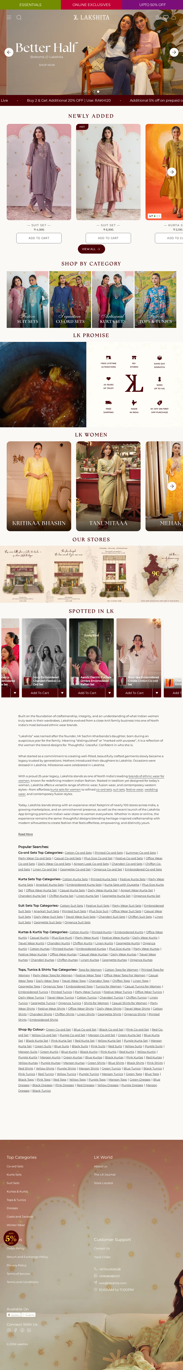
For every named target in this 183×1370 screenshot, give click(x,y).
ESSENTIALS (30, 5)
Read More (25, 834)
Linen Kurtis (104, 943)
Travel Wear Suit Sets (81, 916)
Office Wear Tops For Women (125, 975)
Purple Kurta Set (136, 1040)
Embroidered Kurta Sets (84, 884)
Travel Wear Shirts (137, 1008)
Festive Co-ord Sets (129, 858)
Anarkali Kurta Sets (50, 884)
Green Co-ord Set (58, 1029)
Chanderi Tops (99, 981)
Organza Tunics (69, 1003)
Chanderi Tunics (111, 997)
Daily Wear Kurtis (144, 937)
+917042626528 (109, 1269)
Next (171, 171)
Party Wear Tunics (88, 992)
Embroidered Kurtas (91, 948)
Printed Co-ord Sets (109, 852)
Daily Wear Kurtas (123, 954)
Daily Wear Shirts (109, 1008)
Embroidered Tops (79, 986)
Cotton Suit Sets (71, 905)
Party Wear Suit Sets (126, 905)
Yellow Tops (77, 1079)
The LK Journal (105, 1174)
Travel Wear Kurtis (31, 943)
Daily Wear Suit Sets (48, 916)
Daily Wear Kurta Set (103, 890)
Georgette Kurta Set (116, 896)
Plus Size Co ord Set (98, 858)
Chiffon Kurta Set (61, 896)
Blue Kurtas (93, 1057)
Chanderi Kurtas (42, 960)
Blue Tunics (132, 1068)
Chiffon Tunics (136, 997)
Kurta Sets (14, 1174)
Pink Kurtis (108, 1051)
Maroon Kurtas (74, 1063)
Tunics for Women (109, 986)
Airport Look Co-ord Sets (91, 864)
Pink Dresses (64, 1085)
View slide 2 (89, 92)
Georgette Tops (29, 986)
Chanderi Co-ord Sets (127, 864)
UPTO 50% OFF (152, 5)
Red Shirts (25, 1068)
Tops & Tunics (16, 1200)
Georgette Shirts (109, 1014)
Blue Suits (61, 1046)
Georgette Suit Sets (48, 922)
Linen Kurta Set (87, 896)
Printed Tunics (61, 992)
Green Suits (43, 1046)
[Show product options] (14, 692)
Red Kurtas (154, 1057)
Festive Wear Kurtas (32, 954)
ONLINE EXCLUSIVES (91, 5)
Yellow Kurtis (146, 1051)
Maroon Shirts (89, 1068)
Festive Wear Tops (88, 975)
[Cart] (173, 17)
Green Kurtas (72, 1057)
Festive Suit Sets (97, 905)
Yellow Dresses (108, 1085)
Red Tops (59, 1079)
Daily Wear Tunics (31, 997)
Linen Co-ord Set (45, 869)
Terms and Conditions (22, 1282)
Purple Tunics (89, 1074)
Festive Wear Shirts (51, 1008)
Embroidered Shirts (43, 1019)
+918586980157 (109, 1276)
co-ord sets (104, 789)
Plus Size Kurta (120, 948)
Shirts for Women (96, 1003)
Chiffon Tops (121, 981)
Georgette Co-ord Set (75, 869)
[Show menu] (8, 17)
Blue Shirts (116, 1063)
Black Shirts (135, 1063)
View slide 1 (85, 92)
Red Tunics (46, 1074)
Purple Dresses (132, 1085)
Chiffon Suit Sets (140, 916)
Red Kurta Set (85, 1040)
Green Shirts (96, 1063)
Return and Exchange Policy (27, 1257)
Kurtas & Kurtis (17, 1191)
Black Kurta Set (37, 1040)
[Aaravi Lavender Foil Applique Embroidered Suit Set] (39, 172)
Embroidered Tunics (33, 992)
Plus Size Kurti (62, 937)
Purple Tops (97, 1079)
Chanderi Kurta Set (32, 896)
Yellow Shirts (45, 1068)
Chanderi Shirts (40, 1014)
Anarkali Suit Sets (46, 911)
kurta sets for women (65, 789)
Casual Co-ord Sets (67, 858)
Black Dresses (42, 1085)
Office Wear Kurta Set (41, 890)
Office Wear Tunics (148, 992)
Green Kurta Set (129, 1035)
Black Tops (26, 1079)
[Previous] (8, 52)
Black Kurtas (114, 1057)
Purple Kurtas (50, 1063)
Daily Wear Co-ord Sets (54, 864)
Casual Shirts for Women (129, 1003)
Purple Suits (153, 1046)
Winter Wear (16, 1225)
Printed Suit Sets (74, 911)
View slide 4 (98, 92)
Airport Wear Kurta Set (137, 890)
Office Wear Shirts (81, 1008)
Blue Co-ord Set (85, 1029)
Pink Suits (98, 1046)
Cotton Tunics (87, 997)
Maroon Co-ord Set (101, 1035)
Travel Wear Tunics (60, 997)
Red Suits (115, 1046)
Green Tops (134, 1074)
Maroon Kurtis (50, 1057)
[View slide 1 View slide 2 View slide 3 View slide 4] (91, 52)
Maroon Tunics (112, 1074)
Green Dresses (140, 1079)
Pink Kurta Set (61, 1040)
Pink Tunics (26, 1074)
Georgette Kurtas (114, 960)
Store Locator (103, 1183)
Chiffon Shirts (64, 1014)
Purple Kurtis (27, 1057)
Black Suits (80, 1046)
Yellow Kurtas (28, 1063)
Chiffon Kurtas (67, 960)
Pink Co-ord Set (137, 1029)
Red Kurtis (126, 1051)
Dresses (12, 1208)
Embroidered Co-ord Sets (143, 869)
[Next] (174, 52)
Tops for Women (90, 969)
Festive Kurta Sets (133, 879)
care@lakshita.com (112, 1283)
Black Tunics (152, 1068)
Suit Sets (13, 1183)
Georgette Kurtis (128, 943)
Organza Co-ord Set (108, 869)
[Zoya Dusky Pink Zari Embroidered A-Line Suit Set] (108, 172)
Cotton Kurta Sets (75, 879)
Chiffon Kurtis (82, 943)
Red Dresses (85, 1085)
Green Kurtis (49, 1051)
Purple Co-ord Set (72, 1035)
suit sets (119, 789)
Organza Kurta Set (146, 896)
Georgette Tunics (43, 1003)
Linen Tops (140, 981)
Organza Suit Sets (77, 922)
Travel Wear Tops (74, 981)
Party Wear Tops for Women (53, 975)
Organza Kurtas (141, 960)
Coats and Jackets (20, 1216)
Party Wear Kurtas (146, 948)
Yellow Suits (133, 1046)
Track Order (102, 1257)
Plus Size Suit (98, 911)
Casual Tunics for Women (143, 986)
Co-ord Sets (15, 1166)
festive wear (134, 789)
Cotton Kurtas (40, 948)
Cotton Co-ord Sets (78, 852)
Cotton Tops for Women (121, 969)
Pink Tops (43, 1079)
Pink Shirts (155, 1063)
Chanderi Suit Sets (111, 916)
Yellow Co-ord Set (44, 1035)
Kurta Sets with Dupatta (121, 884)
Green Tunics (111, 1068)
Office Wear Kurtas (63, 954)
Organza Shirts (135, 1014)
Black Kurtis (89, 1051)
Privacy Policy (17, 1265)
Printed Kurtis (102, 932)
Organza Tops (53, 986)
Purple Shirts (66, 1068)
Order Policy (16, 1248)
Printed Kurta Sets (104, 879)
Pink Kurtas (134, 1057)
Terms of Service (18, 1273)
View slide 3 (94, 92)
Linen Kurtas (90, 960)
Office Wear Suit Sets (126, 911)
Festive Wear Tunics (118, 992)
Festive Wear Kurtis (115, 937)
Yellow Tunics (66, 1074)
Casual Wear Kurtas (93, 954)
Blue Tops (152, 1074)
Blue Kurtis (69, 1051)
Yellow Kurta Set (109, 1040)
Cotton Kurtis (79, 932)
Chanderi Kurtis (58, 943)
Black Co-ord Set (111, 1029)
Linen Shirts (86, 1014)
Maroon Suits (27, 1051)
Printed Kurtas (62, 948)
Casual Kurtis (39, 937)
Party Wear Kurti (87, 937)
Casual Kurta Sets (72, 890)
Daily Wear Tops (47, 981)
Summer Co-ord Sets (141, 852)
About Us (100, 1166)
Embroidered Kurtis (128, 932)
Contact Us (102, 1248)
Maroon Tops (117, 1079)
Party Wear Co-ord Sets (34, 858)
